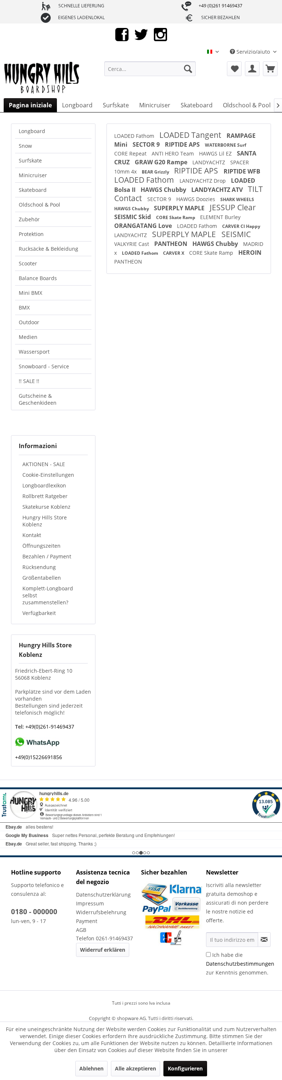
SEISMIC (236, 234)
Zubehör (29, 219)
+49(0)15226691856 (38, 757)
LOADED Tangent (191, 135)
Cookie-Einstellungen (48, 474)
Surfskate (30, 160)
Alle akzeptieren (135, 1068)
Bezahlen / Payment (46, 556)
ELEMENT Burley (220, 217)
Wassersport (34, 351)
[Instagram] (160, 34)
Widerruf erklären (102, 949)
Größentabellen (41, 577)
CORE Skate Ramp (176, 217)
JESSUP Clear (233, 207)
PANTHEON (171, 244)
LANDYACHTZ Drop (203, 180)
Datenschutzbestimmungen (240, 963)
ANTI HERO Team (173, 153)
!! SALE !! (29, 381)
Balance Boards (38, 278)
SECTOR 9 (147, 144)
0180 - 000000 (34, 911)
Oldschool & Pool (39, 204)
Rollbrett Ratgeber (45, 496)
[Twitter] (141, 34)
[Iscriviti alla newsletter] (264, 939)
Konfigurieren (185, 1068)
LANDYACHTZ (209, 162)
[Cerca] (188, 68)
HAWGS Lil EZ (216, 153)
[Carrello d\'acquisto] (270, 68)
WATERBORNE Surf (225, 145)
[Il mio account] (252, 68)
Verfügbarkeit (39, 612)
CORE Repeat (131, 153)
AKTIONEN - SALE (43, 464)
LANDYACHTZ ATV (217, 190)
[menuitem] (150, 68)
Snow (25, 145)
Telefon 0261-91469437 (104, 938)
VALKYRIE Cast (132, 243)
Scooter (28, 263)
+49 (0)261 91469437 (220, 6)
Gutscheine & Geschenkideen (38, 399)
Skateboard (33, 189)
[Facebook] (122, 34)
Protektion (31, 233)
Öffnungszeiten (41, 545)
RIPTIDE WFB (242, 171)
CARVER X (174, 253)
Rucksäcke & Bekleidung (48, 248)
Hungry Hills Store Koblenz (44, 521)
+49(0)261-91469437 (49, 726)
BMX (24, 307)
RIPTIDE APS (183, 144)
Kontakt (31, 535)
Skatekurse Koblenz (46, 506)
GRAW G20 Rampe (162, 162)
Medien (28, 336)
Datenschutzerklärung (103, 894)
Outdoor (29, 322)
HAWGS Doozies (196, 199)
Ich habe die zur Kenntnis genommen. (240, 963)
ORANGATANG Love (143, 226)
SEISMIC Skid (133, 217)
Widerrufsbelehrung (101, 912)
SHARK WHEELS (237, 199)
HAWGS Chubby (164, 190)
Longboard (32, 131)
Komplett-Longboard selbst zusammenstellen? (47, 595)
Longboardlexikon (44, 485)
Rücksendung (39, 567)
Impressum (90, 903)
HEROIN (249, 252)
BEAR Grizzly (156, 172)
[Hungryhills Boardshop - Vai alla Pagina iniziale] (42, 77)
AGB (81, 929)
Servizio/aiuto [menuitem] (253, 51)
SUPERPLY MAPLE (180, 208)
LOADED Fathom (135, 135)
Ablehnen (91, 1068)
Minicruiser (33, 175)
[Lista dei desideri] (234, 68)
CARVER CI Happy (241, 226)
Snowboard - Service (44, 366)
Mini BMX (30, 292)
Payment (86, 921)
